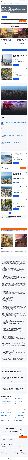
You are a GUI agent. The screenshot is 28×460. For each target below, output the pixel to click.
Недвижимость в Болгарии (5, 409)
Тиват (9, 41)
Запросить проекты (22, 21)
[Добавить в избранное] (12, 28)
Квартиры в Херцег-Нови (5, 401)
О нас (19, 446)
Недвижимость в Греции (5, 417)
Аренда (8, 12)
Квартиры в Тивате (17, 398)
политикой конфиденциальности (19, 230)
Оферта (20, 447)
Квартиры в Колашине (17, 403)
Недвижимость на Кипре (5, 415)
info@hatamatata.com (24, 453)
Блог (19, 443)
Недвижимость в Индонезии (5, 412)
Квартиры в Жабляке (4, 404)
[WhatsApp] (25, 456)
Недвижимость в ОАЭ (17, 418)
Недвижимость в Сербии (18, 420)
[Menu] (26, 1)
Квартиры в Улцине (17, 401)
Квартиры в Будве (4, 398)
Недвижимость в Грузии (5, 420)
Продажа (3, 12)
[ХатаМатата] (2, 444)
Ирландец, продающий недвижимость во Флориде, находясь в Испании (11, 142)
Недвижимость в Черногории (19, 410)
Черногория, (6, 41)
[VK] (1, 448)
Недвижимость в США (4, 418)
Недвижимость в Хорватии (18, 415)
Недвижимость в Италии (18, 412)
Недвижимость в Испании (18, 409)
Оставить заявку (22, 1)
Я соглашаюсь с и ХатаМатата (13, 230)
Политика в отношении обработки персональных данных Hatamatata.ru (23, 450)
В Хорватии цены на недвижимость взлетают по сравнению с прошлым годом (12, 135)
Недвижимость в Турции (5, 410)
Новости (3, 117)
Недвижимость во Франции (18, 417)
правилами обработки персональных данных (10, 230)
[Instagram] (3, 448)
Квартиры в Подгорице (5, 403)
